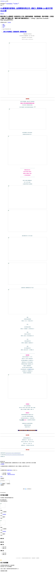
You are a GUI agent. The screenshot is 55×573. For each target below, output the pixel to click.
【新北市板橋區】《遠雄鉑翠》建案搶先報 (14, 31)
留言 (11, 470)
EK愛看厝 (2, 464)
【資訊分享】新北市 (11, 474)
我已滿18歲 (2, 570)
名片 (3, 27)
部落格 (4, 25)
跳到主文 (2, 13)
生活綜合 (9, 22)
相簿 (3, 24)
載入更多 (2, 478)
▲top (1, 476)
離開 (6, 570)
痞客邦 (8, 470)
